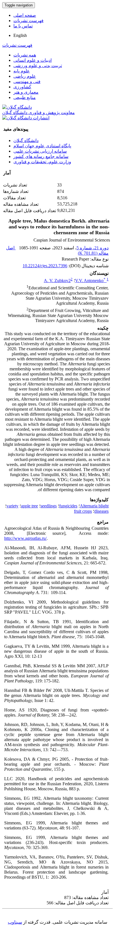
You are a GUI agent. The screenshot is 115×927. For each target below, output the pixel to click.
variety (12, 505)
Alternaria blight (94, 505)
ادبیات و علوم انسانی (32, 60)
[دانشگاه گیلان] (17, 107)
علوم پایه (21, 70)
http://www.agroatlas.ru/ (25, 538)
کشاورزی (22, 86)
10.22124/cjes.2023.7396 (45, 265)
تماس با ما (23, 25)
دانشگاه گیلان (26, 140)
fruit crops (83, 511)
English (20, 35)
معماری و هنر (26, 92)
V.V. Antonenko (90, 280)
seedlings (48, 505)
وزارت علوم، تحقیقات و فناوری (42, 161)
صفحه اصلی (24, 15)
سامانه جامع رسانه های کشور (40, 156)
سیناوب (15, 922)
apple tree (29, 505)
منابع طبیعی (24, 97)
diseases (101, 511)
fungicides (68, 505)
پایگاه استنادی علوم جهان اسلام (42, 145)
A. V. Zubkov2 (57, 280)
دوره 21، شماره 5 (92, 247)
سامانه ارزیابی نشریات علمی (40, 151)
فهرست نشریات (28, 20)
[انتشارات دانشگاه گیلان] (25, 117)
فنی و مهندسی (26, 81)
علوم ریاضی (24, 76)
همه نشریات (24, 55)
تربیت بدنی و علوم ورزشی (37, 65)
